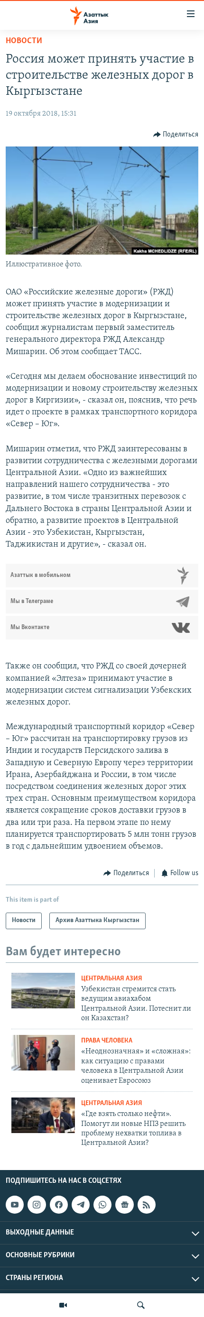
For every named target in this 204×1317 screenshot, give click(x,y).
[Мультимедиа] (63, 1305)
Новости (24, 41)
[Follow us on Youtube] (15, 1205)
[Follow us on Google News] (124, 1205)
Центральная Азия (111, 978)
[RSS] (147, 1205)
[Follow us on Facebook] (59, 1205)
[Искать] (141, 1305)
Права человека (106, 1040)
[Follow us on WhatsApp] (102, 1205)
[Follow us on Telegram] (81, 1205)
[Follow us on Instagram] (37, 1205)
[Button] (176, 134)
